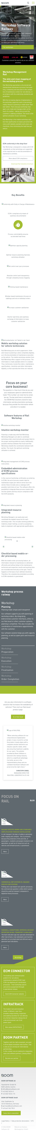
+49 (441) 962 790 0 (9, 1108)
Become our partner (11, 1058)
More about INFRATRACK (13, 1027)
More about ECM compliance (18, 158)
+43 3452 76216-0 (8, 1091)
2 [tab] (18, 541)
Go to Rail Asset (18, 717)
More (5, 851)
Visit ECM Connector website (14, 994)
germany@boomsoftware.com (12, 1106)
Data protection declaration (20, 1121)
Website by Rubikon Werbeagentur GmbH (21, 1128)
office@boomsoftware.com (11, 1089)
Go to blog (18, 957)
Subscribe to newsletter (11, 1113)
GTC (32, 1121)
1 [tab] (17, 541)
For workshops (8, 47)
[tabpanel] (18, 538)
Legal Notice (5, 1121)
